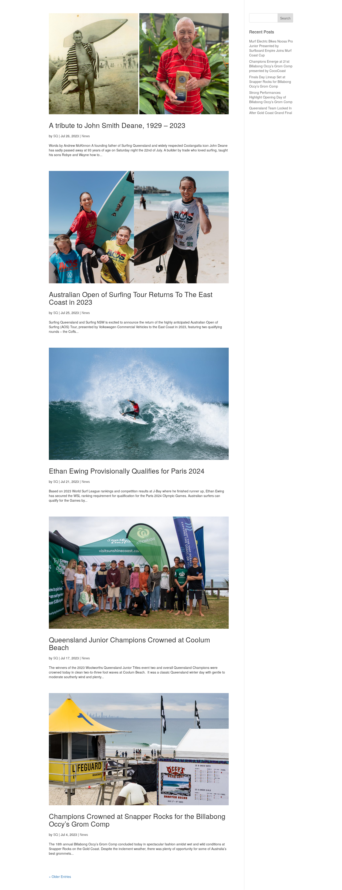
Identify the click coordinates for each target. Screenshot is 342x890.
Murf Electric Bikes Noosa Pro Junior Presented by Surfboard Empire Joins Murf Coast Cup (271, 48)
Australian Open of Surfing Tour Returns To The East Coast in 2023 (130, 298)
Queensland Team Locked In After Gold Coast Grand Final (270, 110)
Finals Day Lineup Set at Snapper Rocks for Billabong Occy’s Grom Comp (270, 81)
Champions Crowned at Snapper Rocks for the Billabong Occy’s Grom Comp (137, 820)
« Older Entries (60, 876)
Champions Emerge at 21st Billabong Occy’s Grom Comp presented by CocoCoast (270, 66)
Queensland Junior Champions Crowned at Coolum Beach (129, 643)
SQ (55, 136)
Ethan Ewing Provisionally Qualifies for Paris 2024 (127, 471)
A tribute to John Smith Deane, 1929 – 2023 (117, 125)
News (86, 136)
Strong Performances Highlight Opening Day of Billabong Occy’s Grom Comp (270, 97)
